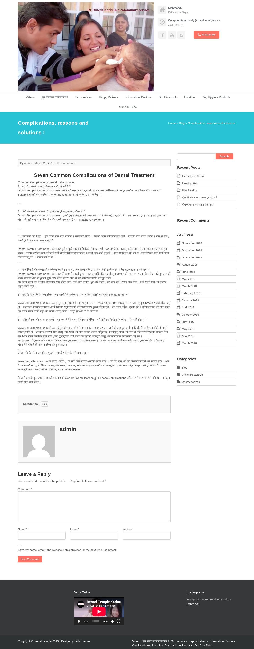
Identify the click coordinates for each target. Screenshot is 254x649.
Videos (30, 97)
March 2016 (189, 343)
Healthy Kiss (190, 183)
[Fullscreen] (119, 621)
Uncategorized (191, 381)
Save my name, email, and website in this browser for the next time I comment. (67, 549)
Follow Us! (192, 603)
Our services (83, 97)
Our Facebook (168, 97)
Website (128, 529)
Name (22, 529)
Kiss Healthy (190, 190)
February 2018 (191, 293)
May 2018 (188, 278)
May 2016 (188, 328)
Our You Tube (128, 106)
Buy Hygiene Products (216, 97)
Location (189, 97)
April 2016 (188, 336)
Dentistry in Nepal (193, 176)
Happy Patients (108, 97)
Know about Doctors (138, 97)
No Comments (66, 163)
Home (172, 123)
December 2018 (192, 250)
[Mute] (112, 621)
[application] (99, 611)
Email (74, 529)
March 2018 (189, 286)
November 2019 (192, 243)
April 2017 (188, 307)
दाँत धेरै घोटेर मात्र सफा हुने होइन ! (199, 197)
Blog (182, 123)
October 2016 (190, 314)
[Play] (79, 621)
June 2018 (188, 271)
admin (28, 163)
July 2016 (188, 321)
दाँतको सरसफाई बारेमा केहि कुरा (197, 204)
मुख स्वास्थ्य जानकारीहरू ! (55, 97)
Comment (25, 489)
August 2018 (190, 264)
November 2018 (192, 257)
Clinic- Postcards (192, 374)
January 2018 (190, 300)
